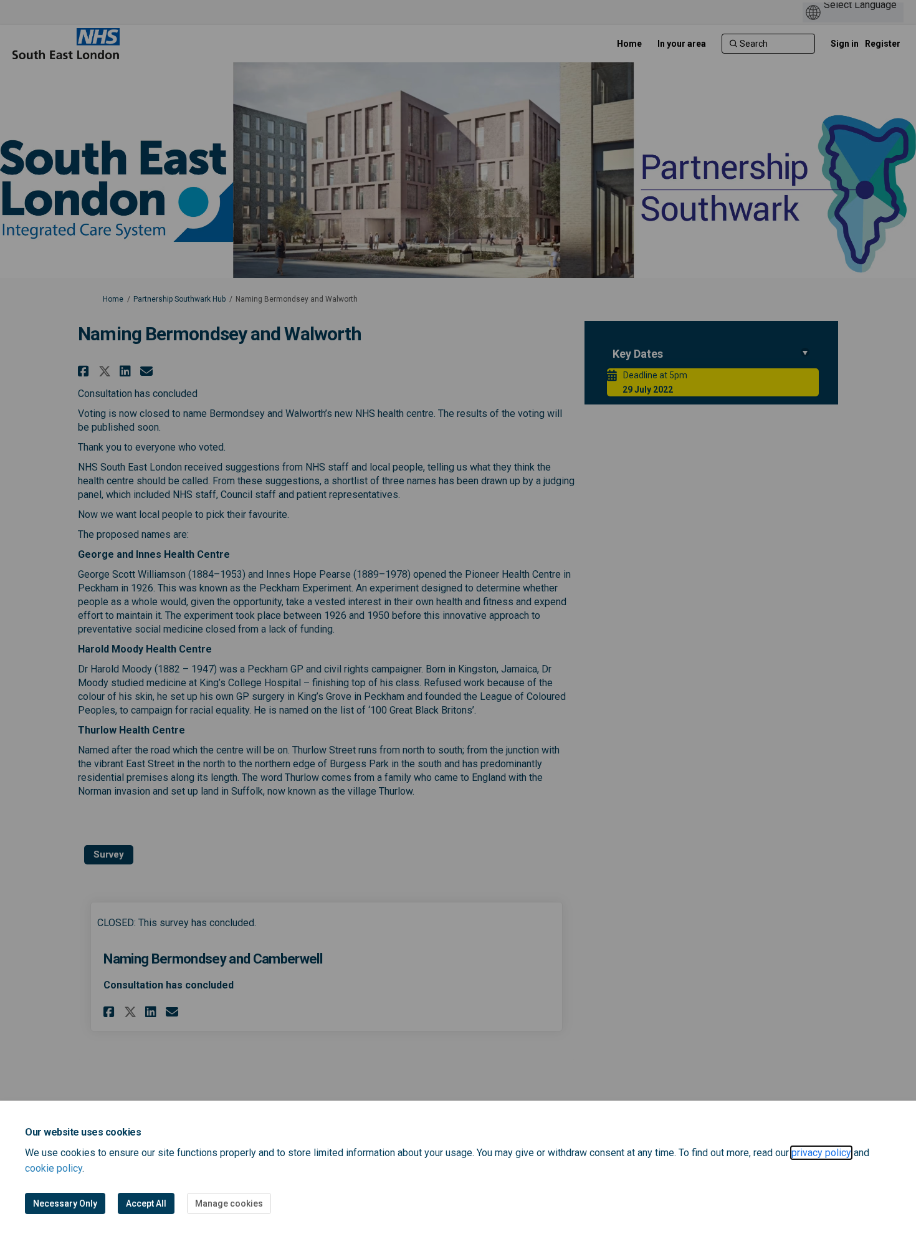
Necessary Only (65, 1203)
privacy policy (821, 1153)
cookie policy (53, 1168)
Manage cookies (229, 1203)
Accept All (146, 1203)
